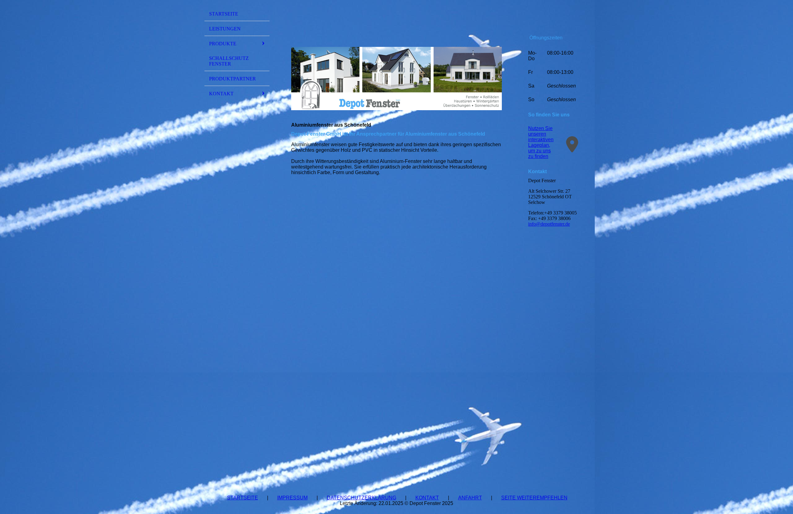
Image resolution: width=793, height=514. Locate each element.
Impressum (292, 497)
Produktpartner (232, 78)
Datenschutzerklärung (361, 497)
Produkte (222, 43)
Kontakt (221, 93)
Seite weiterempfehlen (534, 497)
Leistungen (225, 28)
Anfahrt (470, 497)
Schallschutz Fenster (229, 61)
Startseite (223, 13)
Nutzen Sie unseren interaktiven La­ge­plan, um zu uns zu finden (541, 142)
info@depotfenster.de (549, 224)
